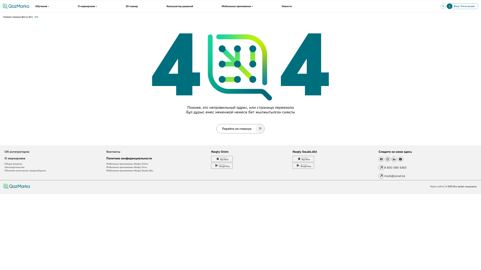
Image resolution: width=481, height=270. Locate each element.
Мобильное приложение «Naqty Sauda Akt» (129, 170)
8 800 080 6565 (395, 167)
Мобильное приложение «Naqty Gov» (126, 167)
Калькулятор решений (180, 6)
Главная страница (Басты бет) (18, 17)
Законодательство (15, 167)
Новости (287, 6)
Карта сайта (437, 186)
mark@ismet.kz (394, 176)
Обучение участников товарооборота (25, 170)
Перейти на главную (237, 128)
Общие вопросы (13, 163)
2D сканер (132, 6)
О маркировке (15, 158)
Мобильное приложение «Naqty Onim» (127, 163)
